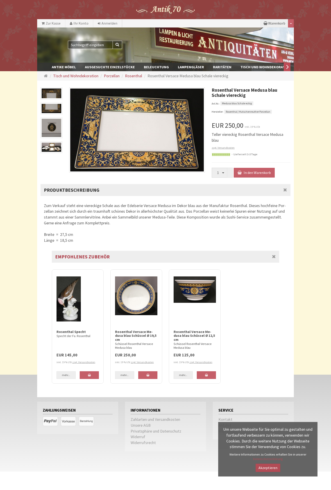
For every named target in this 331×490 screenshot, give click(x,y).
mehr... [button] (66, 375)
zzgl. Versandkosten (223, 147)
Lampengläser (191, 67)
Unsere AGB (141, 425)
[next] (287, 67)
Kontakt (225, 419)
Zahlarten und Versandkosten (155, 419)
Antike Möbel (64, 67)
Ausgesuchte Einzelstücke (110, 67)
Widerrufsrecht (143, 442)
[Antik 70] (165, 9)
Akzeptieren (267, 467)
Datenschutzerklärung (268, 459)
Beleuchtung (156, 67)
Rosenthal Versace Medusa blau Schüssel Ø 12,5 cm (194, 335)
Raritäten (222, 67)
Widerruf (138, 436)
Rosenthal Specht (71, 331)
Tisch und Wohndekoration (265, 67)
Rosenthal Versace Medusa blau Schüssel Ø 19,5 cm (135, 335)
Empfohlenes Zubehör (82, 257)
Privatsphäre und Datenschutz (156, 431)
